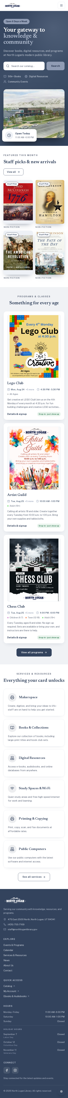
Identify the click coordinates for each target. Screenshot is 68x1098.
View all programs (32, 652)
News (6, 960)
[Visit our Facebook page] (6, 1070)
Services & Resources (15, 955)
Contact (7, 970)
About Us (8, 965)
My (9, 991)
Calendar (8, 950)
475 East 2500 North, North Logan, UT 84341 (31, 919)
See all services (32, 876)
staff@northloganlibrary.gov (22, 929)
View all (11, 172)
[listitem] (34, 365)
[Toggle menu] (61, 5)
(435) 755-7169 (16, 924)
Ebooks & (15, 996)
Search (55, 65)
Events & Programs (13, 945)
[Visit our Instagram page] (15, 1070)
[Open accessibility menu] (61, 1091)
